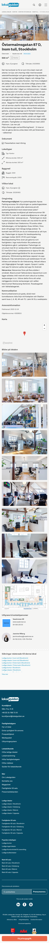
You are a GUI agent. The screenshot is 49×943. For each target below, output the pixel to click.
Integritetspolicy (24, 920)
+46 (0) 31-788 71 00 (10, 712)
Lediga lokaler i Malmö (10, 810)
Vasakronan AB (18, 619)
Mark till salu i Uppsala (10, 872)
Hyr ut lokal (6, 727)
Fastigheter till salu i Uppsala (12, 833)
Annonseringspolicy (24, 923)
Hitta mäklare (7, 763)
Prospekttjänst (8, 734)
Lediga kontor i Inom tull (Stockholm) (15, 658)
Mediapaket (7, 738)
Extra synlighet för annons (12, 730)
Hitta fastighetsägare (11, 759)
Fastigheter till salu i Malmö (12, 830)
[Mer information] (19, 188)
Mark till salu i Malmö (9, 869)
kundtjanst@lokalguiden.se (13, 716)
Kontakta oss (7, 781)
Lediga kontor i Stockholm (11, 668)
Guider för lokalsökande (11, 766)
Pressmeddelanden (10, 792)
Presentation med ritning (15, 143)
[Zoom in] (44, 325)
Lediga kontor (7, 843)
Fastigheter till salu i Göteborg (13, 827)
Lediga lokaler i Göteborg (11, 807)
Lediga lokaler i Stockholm (11, 670)
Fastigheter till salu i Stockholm (13, 823)
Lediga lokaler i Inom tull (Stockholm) (15, 660)
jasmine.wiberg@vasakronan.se (23, 636)
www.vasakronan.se (19, 622)
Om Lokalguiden (8, 777)
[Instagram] (31, 904)
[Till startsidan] (10, 5)
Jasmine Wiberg (19, 634)
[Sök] (34, 5)
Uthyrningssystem (9, 741)
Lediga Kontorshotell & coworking (14, 849)
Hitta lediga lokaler (10, 752)
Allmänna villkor (12, 920)
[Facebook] (24, 904)
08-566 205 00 (18, 625)
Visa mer (5, 674)
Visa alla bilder (10, 37)
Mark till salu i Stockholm (11, 863)
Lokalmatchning (8, 756)
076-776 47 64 (27, 639)
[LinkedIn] (18, 904)
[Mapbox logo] (8, 343)
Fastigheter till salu (10, 788)
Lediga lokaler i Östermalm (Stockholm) (16, 665)
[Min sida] (40, 5)
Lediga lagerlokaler (9, 846)
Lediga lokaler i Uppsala (10, 813)
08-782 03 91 (17, 639)
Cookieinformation (36, 920)
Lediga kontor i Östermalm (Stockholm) (16, 663)
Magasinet (6, 784)
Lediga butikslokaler (9, 853)
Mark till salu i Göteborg (10, 866)
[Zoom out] (44, 328)
